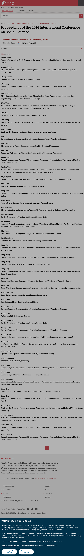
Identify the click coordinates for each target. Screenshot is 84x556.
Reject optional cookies (26, 551)
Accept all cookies (9, 551)
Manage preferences (9, 545)
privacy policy (13, 541)
